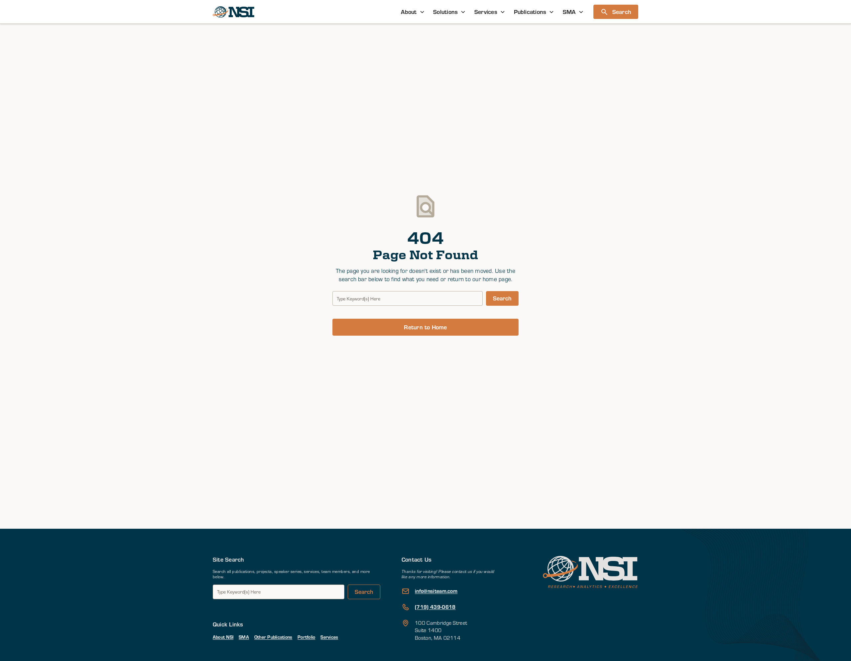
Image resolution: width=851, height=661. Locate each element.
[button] (413, 12)
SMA (244, 637)
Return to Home (425, 327)
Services (329, 637)
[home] (233, 12)
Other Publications (273, 637)
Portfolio (306, 637)
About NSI (223, 637)
